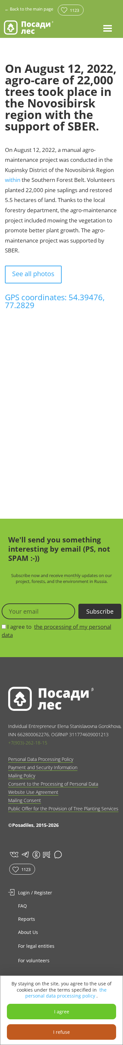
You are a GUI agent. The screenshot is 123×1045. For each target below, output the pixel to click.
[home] (28, 27)
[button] (107, 28)
